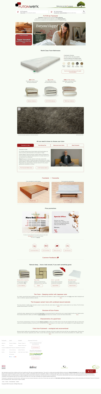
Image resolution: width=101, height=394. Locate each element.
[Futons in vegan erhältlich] (95, 367)
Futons (21, 12)
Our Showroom (35, 347)
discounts (38, 237)
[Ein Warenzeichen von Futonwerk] (33, 367)
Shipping (14, 343)
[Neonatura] (35, 353)
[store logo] (27, 5)
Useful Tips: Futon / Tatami (23, 352)
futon (70, 296)
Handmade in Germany (69, 55)
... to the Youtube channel (42, 167)
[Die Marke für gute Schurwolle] (64, 367)
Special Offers (55, 285)
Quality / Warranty (21, 349)
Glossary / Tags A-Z (21, 343)
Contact (3, 349)
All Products (23, 11)
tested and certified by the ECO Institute (73, 60)
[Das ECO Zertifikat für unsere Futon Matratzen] (3, 367)
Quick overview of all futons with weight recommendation (72, 71)
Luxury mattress (21, 285)
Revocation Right (12, 352)
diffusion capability (44, 321)
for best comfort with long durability (72, 56)
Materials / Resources (22, 345)
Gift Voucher (11, 354)
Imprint (3, 352)
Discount (11, 345)
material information (63, 12)
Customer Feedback (5, 347)
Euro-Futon (42, 313)
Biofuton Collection (32, 101)
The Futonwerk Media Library (26, 167)
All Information (58, 11)
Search (84, 12)
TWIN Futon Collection (69, 101)
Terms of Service (12, 349)
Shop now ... (57, 227)
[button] (31, 12)
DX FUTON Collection (50, 101)
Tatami (38, 285)
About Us (3, 343)
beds (24, 12)
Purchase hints (56, 12)
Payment (11, 343)
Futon (3, 381)
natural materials (41, 314)
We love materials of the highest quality (72, 58)
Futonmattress (12, 381)
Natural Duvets (72, 285)
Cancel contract (35, 358)
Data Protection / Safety (13, 347)
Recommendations (21, 347)
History (3, 345)
